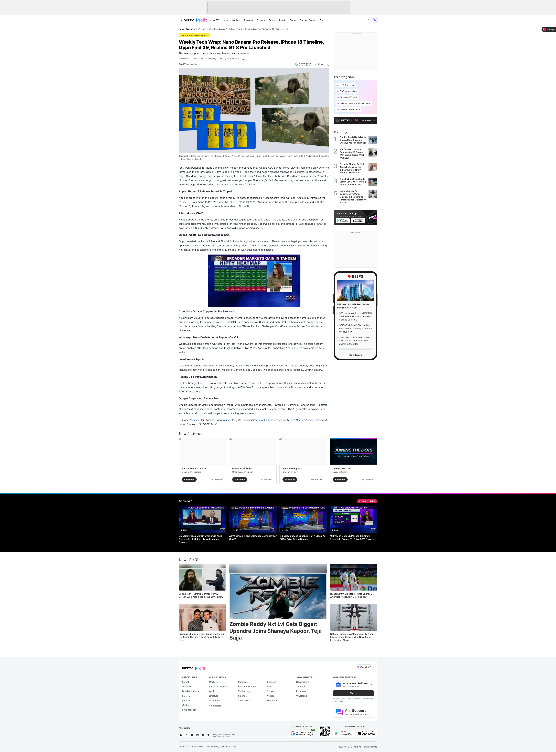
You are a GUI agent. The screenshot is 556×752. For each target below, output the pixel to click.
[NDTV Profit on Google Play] (343, 733)
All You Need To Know (194, 468)
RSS (235, 746)
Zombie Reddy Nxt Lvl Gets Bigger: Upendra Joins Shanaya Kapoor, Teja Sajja (275, 631)
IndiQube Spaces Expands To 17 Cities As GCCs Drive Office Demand (302, 537)
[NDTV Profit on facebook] (181, 735)
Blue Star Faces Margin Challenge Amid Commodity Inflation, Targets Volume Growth (200, 539)
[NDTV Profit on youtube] (203, 735)
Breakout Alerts (190, 691)
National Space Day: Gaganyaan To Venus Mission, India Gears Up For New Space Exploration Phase (352, 637)
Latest (226, 20)
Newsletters (302, 682)
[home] (195, 18)
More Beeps (355, 355)
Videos (270, 695)
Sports (270, 691)
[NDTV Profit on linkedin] (197, 735)
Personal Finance (308, 20)
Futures (186, 700)
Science (242, 695)
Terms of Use (196, 746)
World (212, 691)
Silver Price (244, 700)
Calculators (215, 705)
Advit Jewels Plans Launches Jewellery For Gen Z (253, 537)
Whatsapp (301, 695)
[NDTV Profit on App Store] (366, 733)
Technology (210, 58)
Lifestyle (213, 695)
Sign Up (353, 693)
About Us (183, 746)
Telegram (301, 686)
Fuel (292, 420)
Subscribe (189, 479)
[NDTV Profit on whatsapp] (208, 735)
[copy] (328, 64)
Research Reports (277, 20)
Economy (261, 20)
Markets (236, 20)
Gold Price (214, 700)
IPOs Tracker (189, 709)
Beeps (293, 20)
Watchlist (187, 686)
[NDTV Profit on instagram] (192, 735)
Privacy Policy (212, 746)
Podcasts (301, 691)
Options (186, 705)
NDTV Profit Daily (242, 468)
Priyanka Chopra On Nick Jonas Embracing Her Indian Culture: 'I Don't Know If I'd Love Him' (201, 637)
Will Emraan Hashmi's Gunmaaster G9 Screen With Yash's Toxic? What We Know (201, 595)
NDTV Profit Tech (194, 58)
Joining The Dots (342, 468)
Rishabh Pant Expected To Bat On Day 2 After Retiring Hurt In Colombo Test (351, 595)
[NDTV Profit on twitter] (186, 735)
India (269, 686)
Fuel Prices (273, 700)
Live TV (215, 20)
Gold (298, 420)
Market (227, 420)
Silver (310, 420)
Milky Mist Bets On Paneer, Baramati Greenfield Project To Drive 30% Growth (352, 537)
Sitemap (226, 746)
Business (248, 20)
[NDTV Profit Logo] (193, 667)
